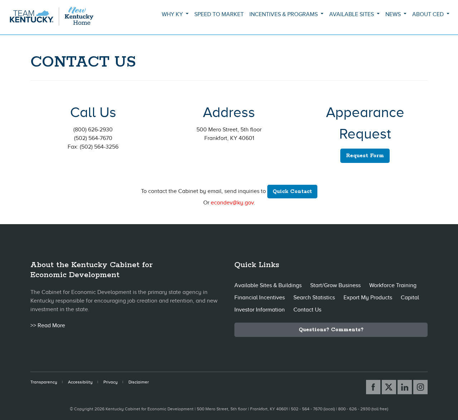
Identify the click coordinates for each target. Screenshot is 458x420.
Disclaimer (138, 382)
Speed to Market (219, 14)
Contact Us (307, 309)
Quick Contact (292, 191)
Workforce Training (392, 285)
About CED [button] (428, 14)
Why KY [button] (173, 14)
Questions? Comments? (331, 330)
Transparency (43, 382)
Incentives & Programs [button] (284, 14)
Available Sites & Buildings (268, 285)
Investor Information (259, 309)
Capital (410, 297)
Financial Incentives (259, 297)
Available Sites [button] (352, 14)
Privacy (110, 382)
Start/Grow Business (335, 285)
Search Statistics (314, 297)
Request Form (365, 156)
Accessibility (80, 382)
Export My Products (368, 297)
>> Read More (47, 325)
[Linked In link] (405, 387)
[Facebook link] (373, 387)
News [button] (393, 14)
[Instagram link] (420, 387)
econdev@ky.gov (232, 202)
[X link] (389, 387)
